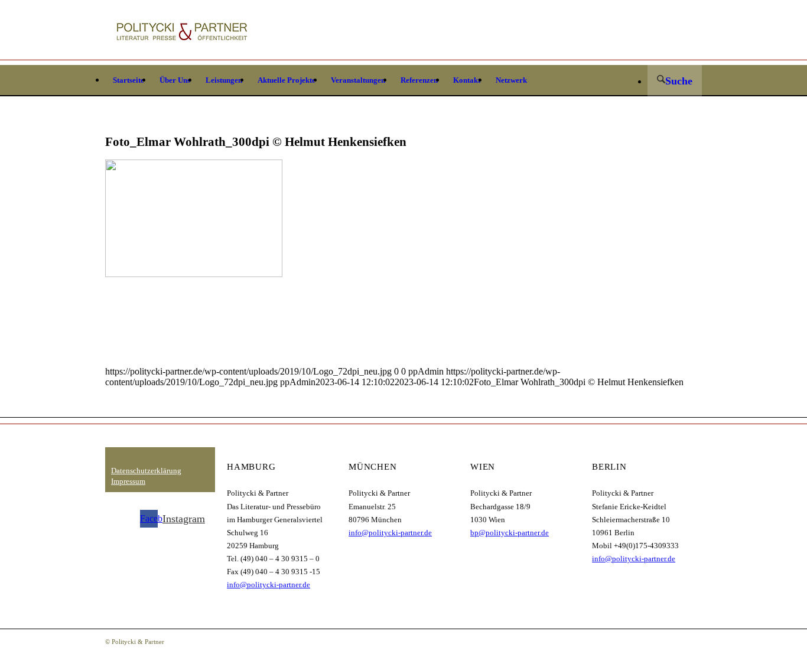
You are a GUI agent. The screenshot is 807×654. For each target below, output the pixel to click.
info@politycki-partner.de (268, 584)
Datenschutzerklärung (146, 470)
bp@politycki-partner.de (509, 532)
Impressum (128, 481)
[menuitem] (128, 80)
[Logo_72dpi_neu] (182, 32)
